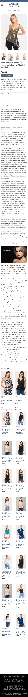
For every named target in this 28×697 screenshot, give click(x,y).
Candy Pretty (19, 686)
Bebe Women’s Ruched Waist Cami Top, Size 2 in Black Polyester (7, 487)
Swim (23, 681)
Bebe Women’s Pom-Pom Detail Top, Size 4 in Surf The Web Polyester (20, 632)
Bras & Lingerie (6, 680)
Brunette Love (21, 682)
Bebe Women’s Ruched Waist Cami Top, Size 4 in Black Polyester (20, 459)
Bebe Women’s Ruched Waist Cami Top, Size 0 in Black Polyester (21, 399)
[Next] (27, 389)
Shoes (9, 681)
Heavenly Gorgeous (9, 688)
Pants (5, 681)
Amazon (5, 682)
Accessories (8, 679)
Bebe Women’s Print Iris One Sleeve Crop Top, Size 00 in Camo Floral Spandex (7, 399)
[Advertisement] (14, 658)
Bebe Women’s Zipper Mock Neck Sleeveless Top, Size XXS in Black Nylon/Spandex (20, 430)
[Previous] (1, 389)
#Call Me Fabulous (9, 684)
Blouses (20, 679)
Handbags (23, 680)
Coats (12, 680)
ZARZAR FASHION (13, 5)
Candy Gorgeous (9, 686)
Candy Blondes (9, 685)
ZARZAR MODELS (17, 695)
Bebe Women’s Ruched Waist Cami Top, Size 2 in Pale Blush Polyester (7, 602)
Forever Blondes (18, 687)
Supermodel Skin (9, 690)
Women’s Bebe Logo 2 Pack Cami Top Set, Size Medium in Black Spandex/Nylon (21, 603)
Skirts (19, 681)
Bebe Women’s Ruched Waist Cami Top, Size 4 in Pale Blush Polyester (7, 459)
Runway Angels (20, 688)
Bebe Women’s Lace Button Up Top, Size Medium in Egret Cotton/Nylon (7, 515)
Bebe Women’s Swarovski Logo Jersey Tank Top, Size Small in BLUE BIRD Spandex (7, 544)
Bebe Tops (5, 96)
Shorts (14, 681)
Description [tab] (4, 105)
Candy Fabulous (18, 685)
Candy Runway (9, 687)
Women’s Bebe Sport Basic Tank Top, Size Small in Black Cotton (20, 487)
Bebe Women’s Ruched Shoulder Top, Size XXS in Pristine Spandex (6, 632)
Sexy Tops (17, 10)
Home (10, 10)
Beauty (15, 679)
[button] (2, 5)
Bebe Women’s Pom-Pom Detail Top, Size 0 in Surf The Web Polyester (20, 543)
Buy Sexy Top (7, 75)
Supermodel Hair (8, 689)
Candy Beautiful (19, 684)
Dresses (18, 680)
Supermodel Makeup (19, 689)
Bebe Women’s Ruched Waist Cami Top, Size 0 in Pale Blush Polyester (20, 515)
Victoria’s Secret (19, 690)
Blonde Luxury (12, 682)
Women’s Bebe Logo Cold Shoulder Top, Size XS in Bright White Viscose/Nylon (7, 574)
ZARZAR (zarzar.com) (20, 79)
